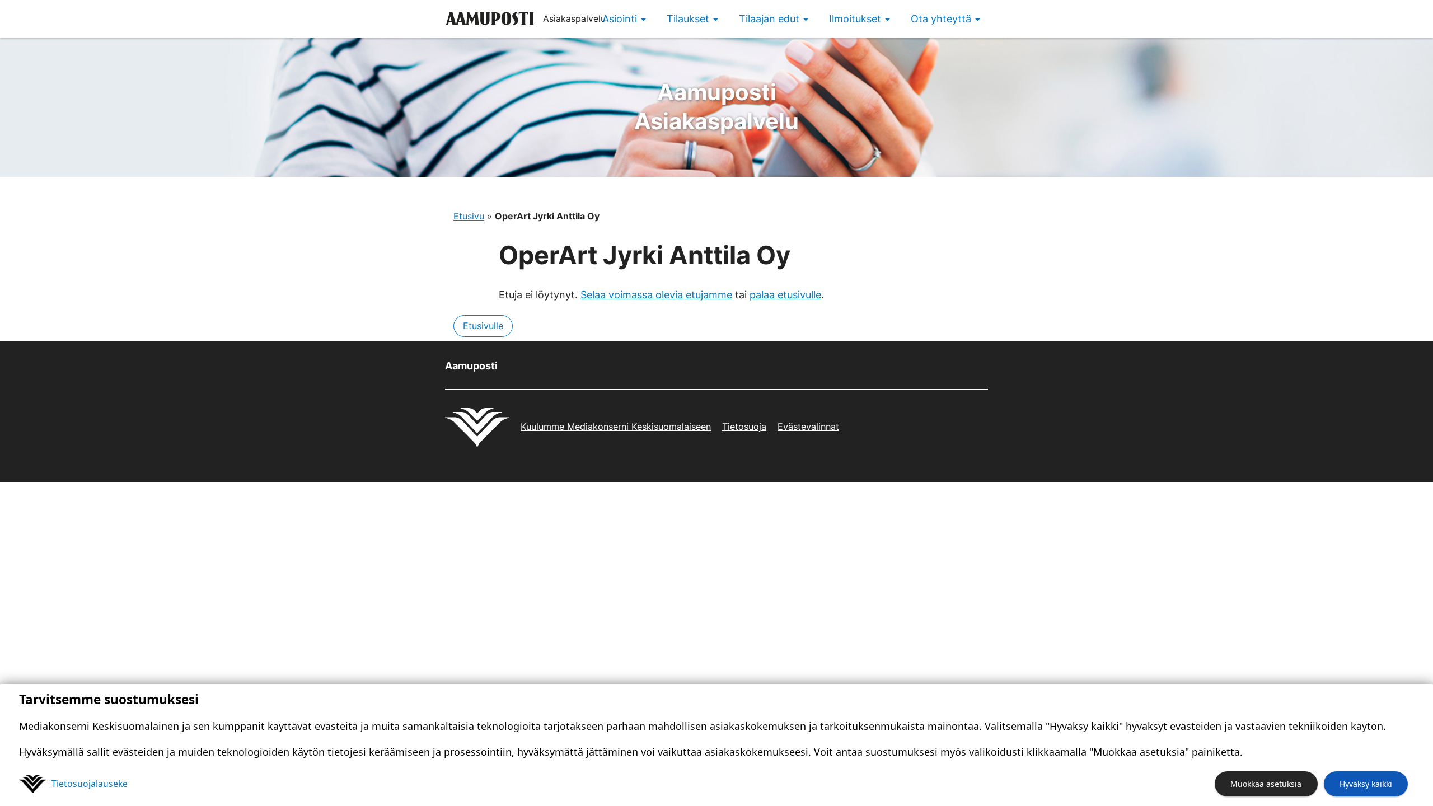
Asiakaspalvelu (716, 106)
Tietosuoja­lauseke (89, 783)
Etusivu (468, 216)
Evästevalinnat (808, 426)
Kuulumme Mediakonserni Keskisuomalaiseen (616, 426)
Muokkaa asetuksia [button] (1265, 784)
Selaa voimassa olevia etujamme (656, 295)
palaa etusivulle (785, 295)
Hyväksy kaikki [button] (1366, 784)
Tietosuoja (744, 426)
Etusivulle (483, 325)
